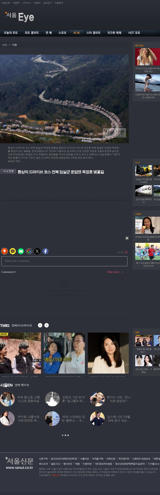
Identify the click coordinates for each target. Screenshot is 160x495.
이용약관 (87, 463)
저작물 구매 (97, 458)
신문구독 (43, 458)
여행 (14, 44)
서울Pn (16, 3)
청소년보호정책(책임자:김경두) (130, 463)
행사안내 (67, 463)
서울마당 (84, 458)
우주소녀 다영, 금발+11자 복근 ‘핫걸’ (73, 401)
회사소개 (43, 463)
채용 (77, 463)
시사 (4, 44)
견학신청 (111, 458)
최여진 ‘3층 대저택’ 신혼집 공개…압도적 (28, 401)
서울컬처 (58, 3)
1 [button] (62, 435)
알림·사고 (55, 463)
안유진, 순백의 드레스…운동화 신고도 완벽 (119, 420)
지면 (62, 458)
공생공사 (47, 3)
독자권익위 (123, 458)
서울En (37, 3)
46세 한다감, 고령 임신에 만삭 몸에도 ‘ (118, 401)
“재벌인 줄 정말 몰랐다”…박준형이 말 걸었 (28, 420)
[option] (65, 414)
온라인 (68, 458)
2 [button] (65, 435)
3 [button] (68, 435)
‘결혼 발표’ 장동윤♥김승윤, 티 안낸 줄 (73, 420)
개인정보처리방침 (103, 463)
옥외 (74, 458)
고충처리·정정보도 (141, 458)
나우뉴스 (26, 3)
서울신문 (5, 3)
